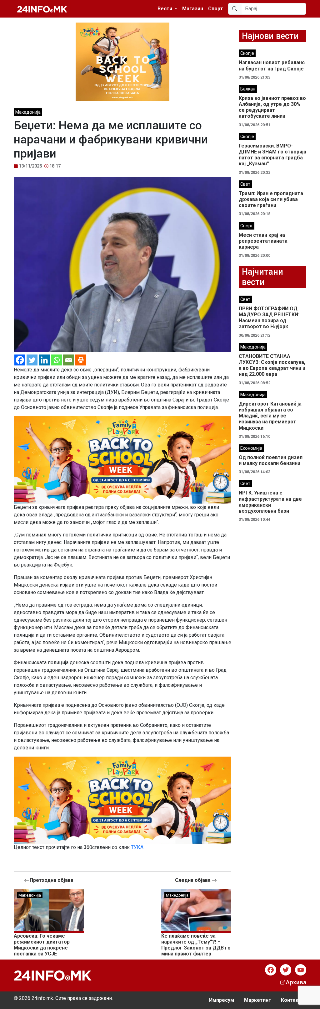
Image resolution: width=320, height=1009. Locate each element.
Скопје (247, 53)
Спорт (215, 9)
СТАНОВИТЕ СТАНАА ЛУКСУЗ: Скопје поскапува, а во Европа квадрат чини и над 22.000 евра (272, 365)
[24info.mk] (42, 9)
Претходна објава (51, 880)
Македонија (28, 112)
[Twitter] (32, 359)
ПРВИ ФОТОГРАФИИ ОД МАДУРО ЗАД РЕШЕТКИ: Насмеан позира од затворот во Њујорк (269, 318)
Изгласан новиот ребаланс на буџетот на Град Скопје (272, 65)
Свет (245, 184)
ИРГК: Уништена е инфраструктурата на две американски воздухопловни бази (270, 502)
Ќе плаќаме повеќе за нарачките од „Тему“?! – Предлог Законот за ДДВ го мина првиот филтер (196, 945)
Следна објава (193, 880)
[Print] (80, 359)
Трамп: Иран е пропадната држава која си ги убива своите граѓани (271, 199)
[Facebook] (19, 359)
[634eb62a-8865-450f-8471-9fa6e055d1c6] (122, 61)
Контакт (291, 1000)
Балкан (247, 89)
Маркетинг (257, 1000)
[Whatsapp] (56, 359)
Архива (296, 982)
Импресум (221, 1000)
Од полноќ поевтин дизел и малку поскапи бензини (270, 460)
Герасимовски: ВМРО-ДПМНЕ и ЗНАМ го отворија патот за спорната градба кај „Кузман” (272, 155)
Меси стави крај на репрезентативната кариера (263, 241)
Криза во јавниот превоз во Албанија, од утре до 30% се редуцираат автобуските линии (272, 107)
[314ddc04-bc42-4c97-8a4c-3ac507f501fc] (122, 460)
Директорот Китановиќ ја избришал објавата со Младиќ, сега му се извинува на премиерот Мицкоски (270, 416)
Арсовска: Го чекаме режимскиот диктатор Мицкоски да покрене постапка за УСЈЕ (42, 945)
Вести (165, 9)
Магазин (192, 9)
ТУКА (137, 847)
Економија (251, 448)
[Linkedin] (44, 359)
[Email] (68, 359)
